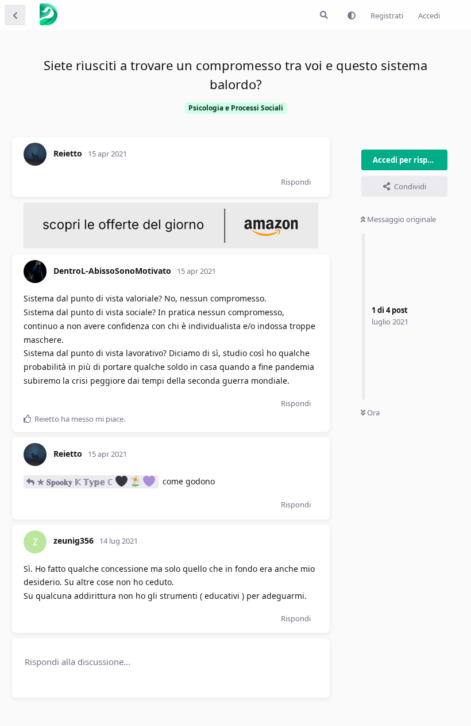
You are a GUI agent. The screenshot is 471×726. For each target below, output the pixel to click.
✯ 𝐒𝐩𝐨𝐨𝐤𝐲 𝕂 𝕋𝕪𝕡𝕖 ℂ (76, 481)
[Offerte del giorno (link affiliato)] (171, 245)
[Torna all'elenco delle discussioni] (15, 15)
